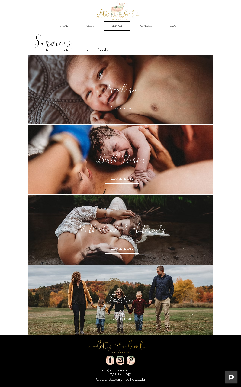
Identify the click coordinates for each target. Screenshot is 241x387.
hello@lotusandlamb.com (120, 370)
